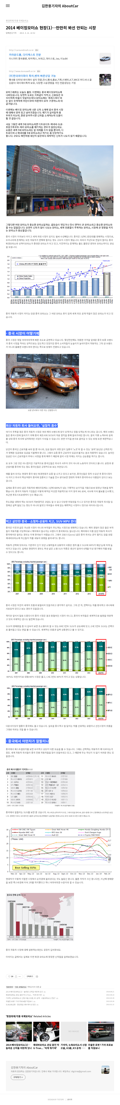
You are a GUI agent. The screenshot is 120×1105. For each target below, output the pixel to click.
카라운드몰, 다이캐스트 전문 (25, 54)
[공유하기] (16, 976)
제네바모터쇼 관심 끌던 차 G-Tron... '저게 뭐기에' (24, 995)
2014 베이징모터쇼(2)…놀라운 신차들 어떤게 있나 (24, 991)
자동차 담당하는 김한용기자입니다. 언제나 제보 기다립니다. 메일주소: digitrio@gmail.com (51, 1071)
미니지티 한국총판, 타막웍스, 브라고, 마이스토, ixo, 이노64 (38, 58)
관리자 (69, 1099)
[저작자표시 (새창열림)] (37, 976)
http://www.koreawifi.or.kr (22, 71)
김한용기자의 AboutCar (60, 6)
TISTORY (60, 1099)
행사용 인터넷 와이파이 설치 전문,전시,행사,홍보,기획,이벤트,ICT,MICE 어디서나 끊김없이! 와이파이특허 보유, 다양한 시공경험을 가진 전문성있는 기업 (50, 81)
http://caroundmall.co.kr (21, 50)
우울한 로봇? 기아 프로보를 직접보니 (19, 1001)
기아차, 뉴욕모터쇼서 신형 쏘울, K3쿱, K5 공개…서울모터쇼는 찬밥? (30, 998)
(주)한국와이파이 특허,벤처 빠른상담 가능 (32, 75)
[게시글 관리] (20, 976)
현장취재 (9, 987)
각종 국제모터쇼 (20, 987)
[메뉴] (8, 6)
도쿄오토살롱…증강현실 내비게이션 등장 (21, 1004)
